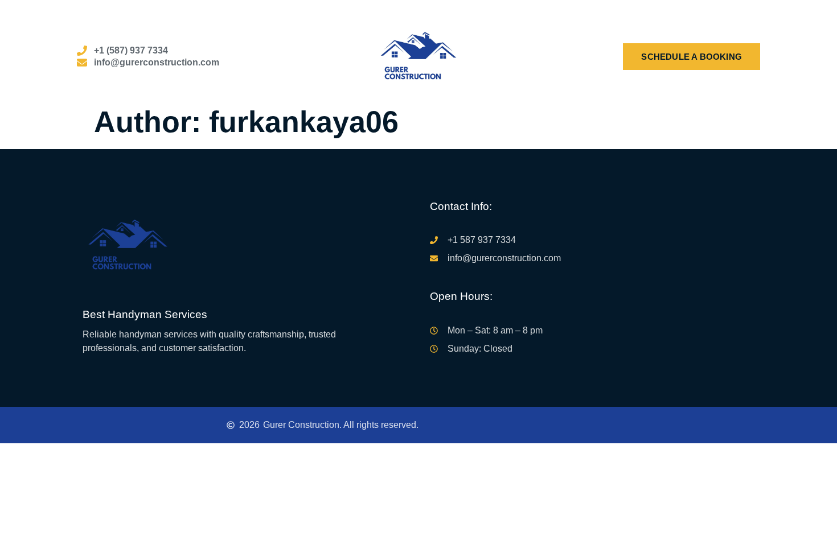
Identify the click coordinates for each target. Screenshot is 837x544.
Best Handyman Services (145, 314)
